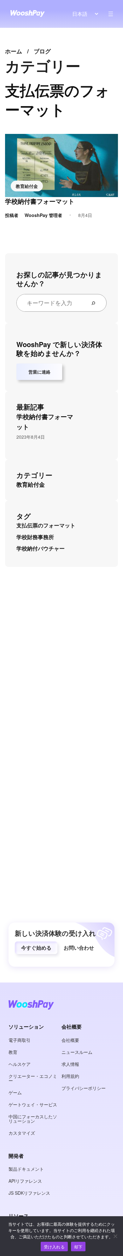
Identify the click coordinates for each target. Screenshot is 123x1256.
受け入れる (54, 1247)
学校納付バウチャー (40, 548)
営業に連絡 (39, 372)
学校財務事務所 (35, 537)
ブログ (42, 51)
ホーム (13, 51)
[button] (36, 947)
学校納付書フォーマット (39, 201)
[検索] (95, 302)
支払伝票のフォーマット (45, 525)
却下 (78, 1247)
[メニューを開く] (110, 14)
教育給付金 (27, 186)
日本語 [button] (79, 13)
